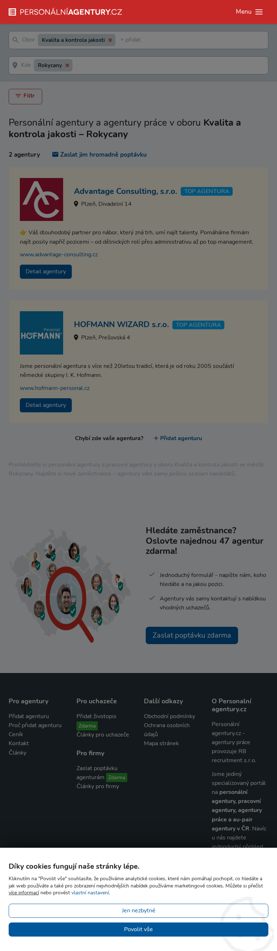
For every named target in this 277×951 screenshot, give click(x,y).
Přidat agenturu (181, 438)
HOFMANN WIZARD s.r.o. (121, 324)
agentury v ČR (230, 829)
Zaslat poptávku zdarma (192, 635)
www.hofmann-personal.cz (54, 388)
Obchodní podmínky (169, 716)
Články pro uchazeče (102, 735)
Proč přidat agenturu (35, 725)
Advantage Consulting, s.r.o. (125, 191)
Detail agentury (46, 271)
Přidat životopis (96, 716)
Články (17, 753)
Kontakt (19, 743)
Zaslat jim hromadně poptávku (103, 155)
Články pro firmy (97, 786)
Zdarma (87, 725)
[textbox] (122, 40)
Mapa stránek (161, 743)
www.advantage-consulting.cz (59, 255)
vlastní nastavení (90, 892)
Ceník (16, 734)
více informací (24, 892)
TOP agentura (206, 191)
